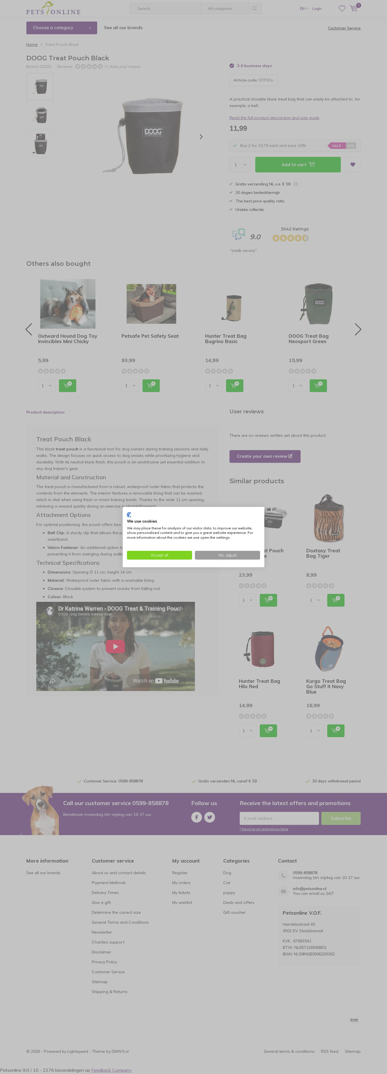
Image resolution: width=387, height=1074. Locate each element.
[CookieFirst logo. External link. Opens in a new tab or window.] (129, 514)
